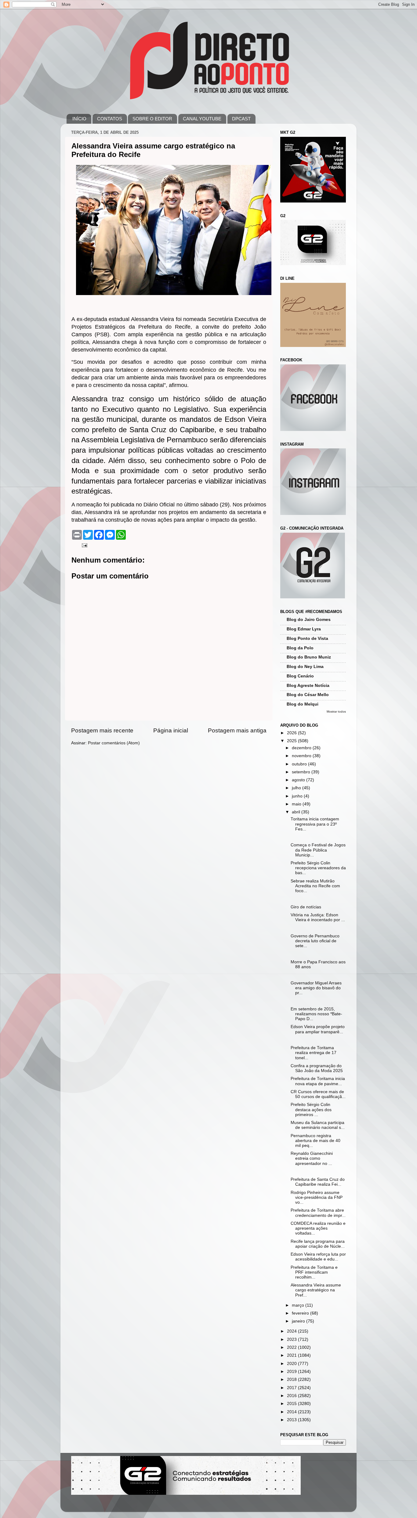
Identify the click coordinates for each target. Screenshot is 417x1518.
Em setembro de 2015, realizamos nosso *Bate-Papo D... (316, 1014)
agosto (299, 780)
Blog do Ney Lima (305, 666)
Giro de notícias (306, 907)
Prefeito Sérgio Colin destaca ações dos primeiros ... (311, 1109)
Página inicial (170, 730)
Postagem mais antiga (237, 730)
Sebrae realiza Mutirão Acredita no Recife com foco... (315, 886)
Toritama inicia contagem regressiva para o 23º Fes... (315, 824)
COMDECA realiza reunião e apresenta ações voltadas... (318, 1228)
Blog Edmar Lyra (304, 629)
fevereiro (301, 1313)
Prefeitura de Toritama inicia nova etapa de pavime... (318, 1081)
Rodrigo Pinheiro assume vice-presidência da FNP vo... (317, 1197)
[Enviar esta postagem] (84, 545)
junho (298, 796)
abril (296, 812)
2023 (292, 1339)
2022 (292, 1347)
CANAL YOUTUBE (202, 118)
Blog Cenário (300, 676)
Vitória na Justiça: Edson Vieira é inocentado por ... (318, 917)
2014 (292, 1412)
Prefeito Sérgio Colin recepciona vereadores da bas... (318, 868)
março (298, 1305)
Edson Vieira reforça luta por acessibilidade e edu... (318, 1256)
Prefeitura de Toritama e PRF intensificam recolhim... (314, 1272)
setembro (301, 772)
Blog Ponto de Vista (307, 638)
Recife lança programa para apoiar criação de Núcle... (318, 1244)
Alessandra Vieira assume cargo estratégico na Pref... (316, 1290)
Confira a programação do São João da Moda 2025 (317, 1068)
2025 (292, 741)
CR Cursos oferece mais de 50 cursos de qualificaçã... (318, 1094)
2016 (292, 1395)
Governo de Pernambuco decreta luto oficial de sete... (315, 941)
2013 (292, 1420)
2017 (292, 1387)
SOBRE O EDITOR (152, 118)
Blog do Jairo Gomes (309, 619)
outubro (300, 764)
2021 (292, 1355)
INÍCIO (79, 118)
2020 (292, 1363)
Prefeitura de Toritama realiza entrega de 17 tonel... (313, 1052)
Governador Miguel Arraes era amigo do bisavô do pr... (316, 988)
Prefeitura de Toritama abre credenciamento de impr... (318, 1212)
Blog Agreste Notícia (308, 685)
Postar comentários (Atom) (114, 743)
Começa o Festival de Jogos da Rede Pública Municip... (318, 850)
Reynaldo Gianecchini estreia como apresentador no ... (312, 1158)
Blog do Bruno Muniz (309, 657)
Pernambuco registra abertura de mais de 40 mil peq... (315, 1140)
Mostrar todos (336, 711)
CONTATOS (109, 118)
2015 (292, 1403)
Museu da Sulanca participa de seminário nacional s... (318, 1125)
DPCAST (241, 118)
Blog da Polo (300, 648)
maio (297, 804)
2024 (292, 1331)
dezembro (302, 748)
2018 (292, 1379)
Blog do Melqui (302, 704)
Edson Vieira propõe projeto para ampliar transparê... (318, 1029)
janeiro (299, 1321)
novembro (302, 756)
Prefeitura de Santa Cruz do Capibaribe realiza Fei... (318, 1182)
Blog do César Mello (308, 694)
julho (297, 788)
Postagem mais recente (102, 730)
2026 (292, 733)
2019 (292, 1371)
